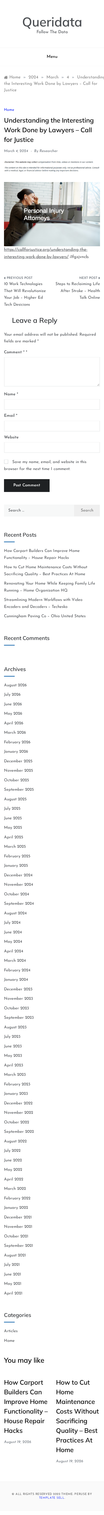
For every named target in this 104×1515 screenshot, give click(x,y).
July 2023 (12, 1037)
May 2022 (13, 1170)
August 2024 (15, 913)
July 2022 (12, 1151)
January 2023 (16, 1094)
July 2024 (12, 923)
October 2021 (16, 1236)
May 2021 (12, 1284)
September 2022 (19, 1132)
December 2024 (18, 875)
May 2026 (13, 714)
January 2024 (16, 980)
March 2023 (15, 1075)
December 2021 (18, 1217)
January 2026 (16, 752)
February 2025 (17, 856)
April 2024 (13, 951)
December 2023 (18, 989)
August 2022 (15, 1141)
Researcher (48, 151)
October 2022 (16, 1122)
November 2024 (18, 885)
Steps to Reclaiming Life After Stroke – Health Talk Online (77, 291)
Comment (14, 352)
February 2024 (17, 970)
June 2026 (13, 704)
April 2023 (13, 1065)
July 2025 (12, 809)
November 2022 (18, 1113)
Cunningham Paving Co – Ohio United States (45, 616)
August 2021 (15, 1255)
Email (10, 416)
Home (9, 110)
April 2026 (13, 723)
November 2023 (18, 999)
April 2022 (13, 1179)
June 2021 (12, 1274)
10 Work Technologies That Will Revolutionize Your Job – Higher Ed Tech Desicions (25, 294)
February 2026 (17, 742)
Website (11, 437)
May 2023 (13, 1056)
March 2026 (15, 733)
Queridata (52, 22)
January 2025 (16, 866)
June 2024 (13, 932)
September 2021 (18, 1246)
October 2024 (16, 894)
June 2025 (13, 818)
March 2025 (15, 847)
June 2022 (13, 1160)
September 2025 (19, 790)
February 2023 (17, 1084)
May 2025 (13, 828)
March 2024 (15, 961)
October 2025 (16, 780)
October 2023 (16, 1008)
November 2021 (18, 1227)
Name (11, 394)
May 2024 (13, 942)
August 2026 (15, 685)
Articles (11, 1331)
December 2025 (18, 761)
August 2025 (15, 799)
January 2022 (16, 1208)
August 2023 (15, 1027)
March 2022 (15, 1189)
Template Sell (52, 1498)
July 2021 (12, 1265)
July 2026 (12, 695)
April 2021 (13, 1293)
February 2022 (17, 1198)
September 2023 (19, 1018)
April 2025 (13, 837)
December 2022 (18, 1103)
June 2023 (13, 1046)
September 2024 (19, 904)
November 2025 (18, 771)
